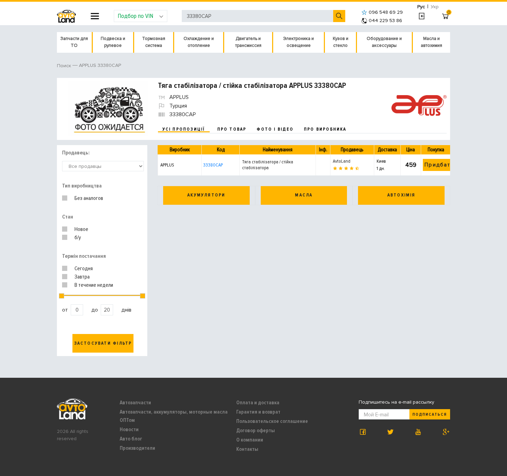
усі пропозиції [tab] (183, 129)
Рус (421, 7)
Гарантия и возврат (258, 412)
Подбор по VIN (135, 16)
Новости (129, 429)
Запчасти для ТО (74, 42)
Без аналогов (88, 198)
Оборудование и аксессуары (384, 42)
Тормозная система (153, 42)
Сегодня (83, 268)
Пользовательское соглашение (272, 421)
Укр (435, 7)
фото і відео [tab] (275, 129)
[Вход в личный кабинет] (421, 16)
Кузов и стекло (340, 42)
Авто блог (131, 439)
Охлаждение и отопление (198, 42)
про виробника (325, 129)
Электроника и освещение (298, 42)
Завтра (82, 276)
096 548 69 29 (386, 12)
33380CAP (213, 165)
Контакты (247, 449)
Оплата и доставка (257, 402)
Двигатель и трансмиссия (248, 42)
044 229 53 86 (385, 20)
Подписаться (429, 414)
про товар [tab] (232, 129)
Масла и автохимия (431, 42)
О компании (249, 440)
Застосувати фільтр (103, 343)
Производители (137, 448)
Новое (81, 229)
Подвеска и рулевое (113, 42)
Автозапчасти (135, 402)
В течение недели (93, 285)
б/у (77, 237)
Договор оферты (255, 430)
